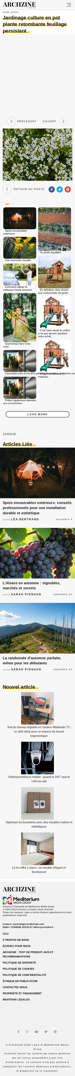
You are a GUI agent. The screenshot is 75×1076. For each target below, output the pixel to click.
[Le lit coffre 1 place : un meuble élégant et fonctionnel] (37, 864)
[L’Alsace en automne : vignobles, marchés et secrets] (37, 553)
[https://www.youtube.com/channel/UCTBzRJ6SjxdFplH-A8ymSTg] (37, 1031)
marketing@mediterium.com (28, 924)
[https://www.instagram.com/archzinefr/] (27, 1031)
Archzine (22, 5)
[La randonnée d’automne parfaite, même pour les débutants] (37, 628)
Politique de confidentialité (24, 974)
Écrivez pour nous (17, 946)
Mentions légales (16, 999)
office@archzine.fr (43, 927)
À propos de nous (16, 939)
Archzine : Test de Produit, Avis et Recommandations (28, 954)
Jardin (14, 12)
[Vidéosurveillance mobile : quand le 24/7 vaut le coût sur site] (37, 773)
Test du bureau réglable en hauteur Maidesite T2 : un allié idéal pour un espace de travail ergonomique (39, 731)
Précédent (26, 121)
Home (6, 12)
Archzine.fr (22, 890)
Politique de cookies (18, 968)
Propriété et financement (22, 993)
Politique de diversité (19, 962)
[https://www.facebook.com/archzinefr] (19, 1031)
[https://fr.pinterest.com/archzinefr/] (56, 1031)
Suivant (51, 121)
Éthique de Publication (20, 981)
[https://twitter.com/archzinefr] (46, 1031)
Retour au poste (28, 189)
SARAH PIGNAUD (26, 594)
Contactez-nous (15, 987)
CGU (6, 933)
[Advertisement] (37, 75)
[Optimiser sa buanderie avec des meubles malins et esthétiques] (37, 818)
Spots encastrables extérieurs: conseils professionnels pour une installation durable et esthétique (37, 508)
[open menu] (69, 5)
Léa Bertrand (25, 519)
